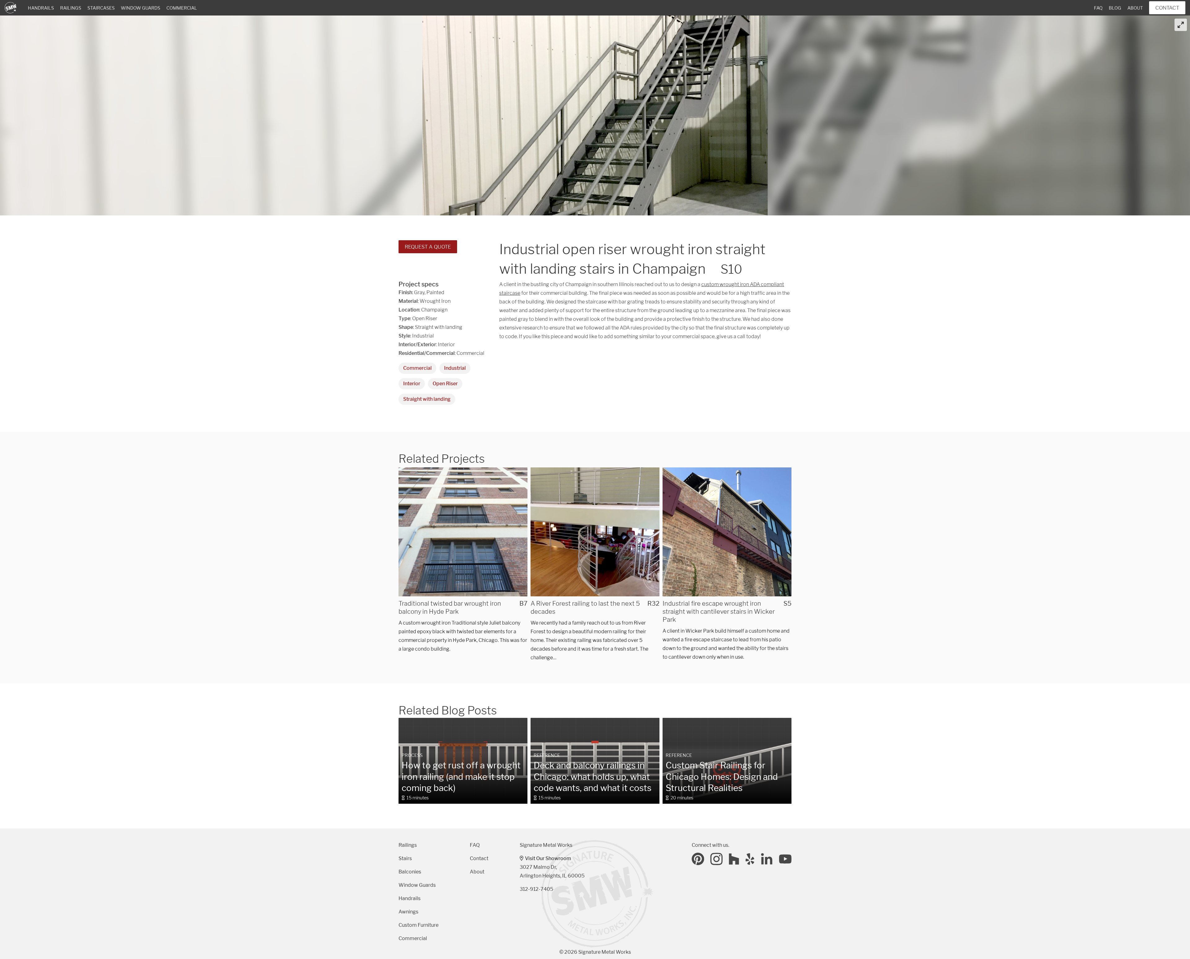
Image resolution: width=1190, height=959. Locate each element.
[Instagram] (716, 859)
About (1135, 8)
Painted (435, 292)
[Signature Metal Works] (11, 8)
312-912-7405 (536, 889)
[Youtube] (785, 859)
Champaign (434, 310)
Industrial (455, 368)
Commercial (181, 8)
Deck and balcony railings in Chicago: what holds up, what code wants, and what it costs (592, 776)
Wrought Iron (435, 301)
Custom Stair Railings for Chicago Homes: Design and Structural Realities (722, 776)
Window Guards (140, 8)
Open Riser (445, 384)
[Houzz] (734, 859)
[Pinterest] (698, 859)
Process (412, 755)
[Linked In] (767, 859)
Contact (1167, 8)
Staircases (101, 8)
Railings (70, 8)
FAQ (1098, 8)
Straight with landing (427, 399)
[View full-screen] (1181, 25)
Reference (547, 755)
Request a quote (428, 247)
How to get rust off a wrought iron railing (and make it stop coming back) (461, 776)
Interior (411, 384)
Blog (1115, 8)
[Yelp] (750, 859)
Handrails (41, 8)
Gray (419, 292)
